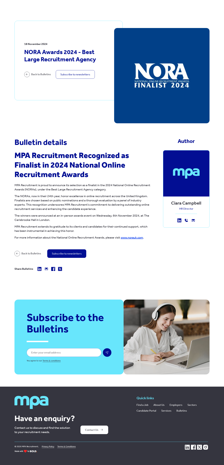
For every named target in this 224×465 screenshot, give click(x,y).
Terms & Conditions (66, 446)
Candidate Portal (146, 410)
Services (166, 410)
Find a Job (142, 405)
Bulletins (181, 410)
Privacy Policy (48, 446)
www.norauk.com (132, 237)
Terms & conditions (52, 360)
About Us (159, 405)
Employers (176, 405)
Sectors (192, 405)
